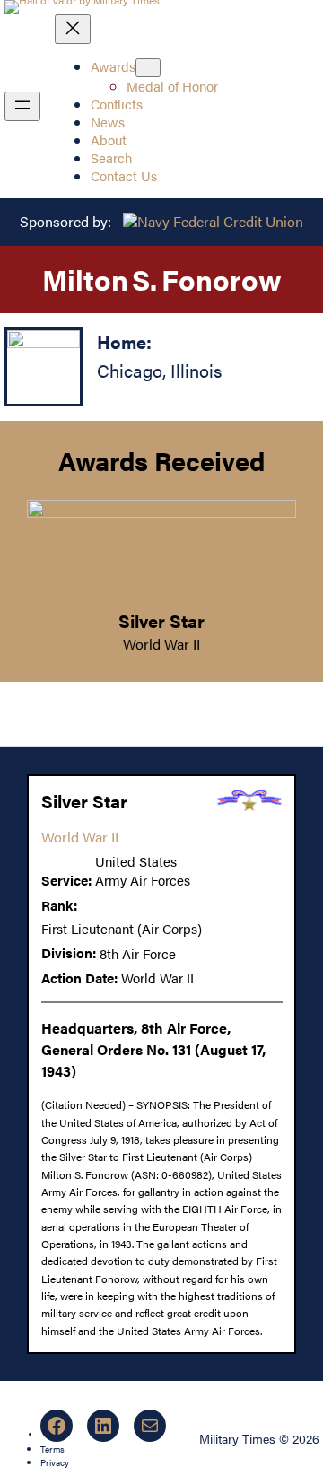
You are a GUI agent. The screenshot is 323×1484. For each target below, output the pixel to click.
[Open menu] (22, 106)
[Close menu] (73, 29)
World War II (161, 643)
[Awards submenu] (148, 67)
